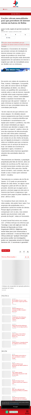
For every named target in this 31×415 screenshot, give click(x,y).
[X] (25, 34)
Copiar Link (6, 250)
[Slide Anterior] (25, 257)
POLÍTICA (5, 296)
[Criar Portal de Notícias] (27, 412)
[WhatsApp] (6, 411)
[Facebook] (15, 34)
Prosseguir (15, 406)
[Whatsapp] (5, 34)
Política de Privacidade (14, 403)
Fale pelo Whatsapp (13, 411)
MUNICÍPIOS (15, 14)
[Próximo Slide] (28, 257)
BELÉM (4, 351)
